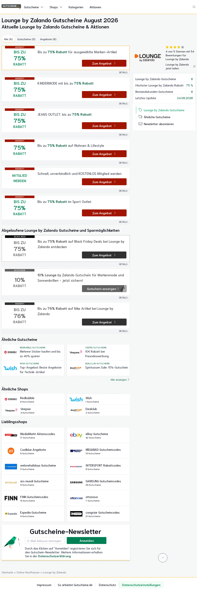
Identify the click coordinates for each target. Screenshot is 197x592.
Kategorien (76, 7)
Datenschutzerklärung (54, 556)
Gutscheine (31, 7)
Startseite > (9, 572)
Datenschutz (107, 585)
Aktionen (95, 7)
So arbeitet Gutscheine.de (75, 585)
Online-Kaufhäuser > (30, 572)
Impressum (44, 585)
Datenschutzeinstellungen (141, 585)
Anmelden (86, 540)
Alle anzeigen (118, 379)
